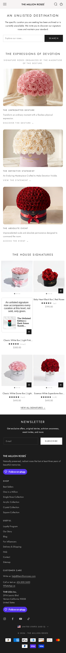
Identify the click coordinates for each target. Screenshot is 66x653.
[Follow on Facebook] (12, 618)
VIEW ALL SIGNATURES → (33, 407)
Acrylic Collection (11, 502)
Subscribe (51, 441)
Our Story (7, 531)
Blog (5, 536)
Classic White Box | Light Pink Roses (17, 340)
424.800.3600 (23, 582)
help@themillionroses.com (24, 576)
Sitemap (6, 562)
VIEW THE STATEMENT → (17, 180)
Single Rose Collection (13, 496)
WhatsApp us (9, 585)
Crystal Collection (11, 507)
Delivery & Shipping (12, 546)
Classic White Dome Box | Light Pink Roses (17, 393)
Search (53, 38)
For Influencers (9, 541)
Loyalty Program (10, 526)
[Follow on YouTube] (20, 618)
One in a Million (10, 491)
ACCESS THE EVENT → (16, 241)
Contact (6, 557)
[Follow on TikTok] (28, 618)
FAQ (5, 551)
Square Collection (11, 512)
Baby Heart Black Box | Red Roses (49, 299)
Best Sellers (8, 486)
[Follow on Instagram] (4, 618)
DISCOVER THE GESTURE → (18, 123)
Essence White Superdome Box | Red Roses (49, 393)
